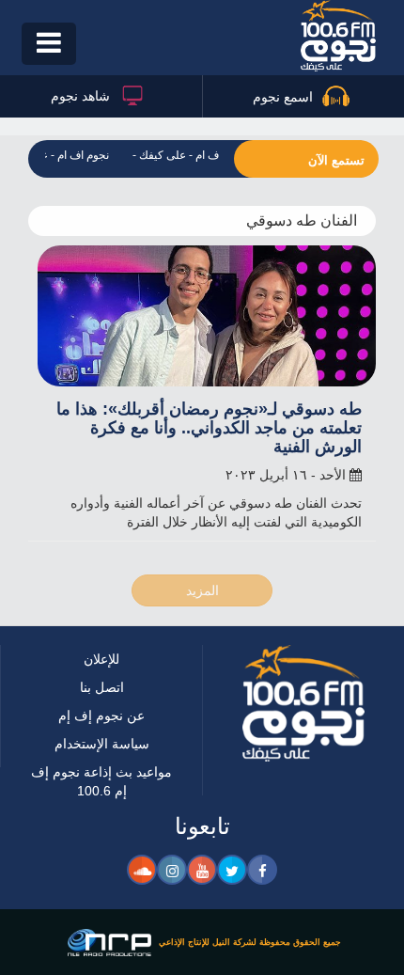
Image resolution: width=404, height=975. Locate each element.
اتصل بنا (101, 687)
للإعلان (102, 659)
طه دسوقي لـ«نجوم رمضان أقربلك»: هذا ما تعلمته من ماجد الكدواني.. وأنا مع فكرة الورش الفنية (210, 428)
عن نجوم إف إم (102, 715)
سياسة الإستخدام (101, 743)
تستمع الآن (336, 160)
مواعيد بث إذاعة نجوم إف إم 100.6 (101, 780)
